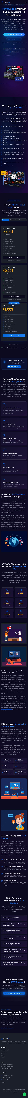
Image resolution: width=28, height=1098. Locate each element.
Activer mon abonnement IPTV (15, 993)
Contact (3, 1057)
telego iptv (14, 1092)
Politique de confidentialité (7, 1064)
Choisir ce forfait (15, 257)
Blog (2, 1053)
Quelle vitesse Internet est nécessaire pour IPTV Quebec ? (13, 956)
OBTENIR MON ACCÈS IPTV (15, 34)
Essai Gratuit (3, 1052)
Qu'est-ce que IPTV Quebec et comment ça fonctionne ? (11, 918)
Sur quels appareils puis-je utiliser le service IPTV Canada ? (12, 931)
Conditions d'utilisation (6, 1068)
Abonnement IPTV (5, 1050)
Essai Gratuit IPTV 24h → (14, 39)
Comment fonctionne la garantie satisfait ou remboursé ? (12, 944)
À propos (3, 1055)
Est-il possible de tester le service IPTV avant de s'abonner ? (13, 963)
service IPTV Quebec (6, 709)
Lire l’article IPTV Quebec (7, 1028)
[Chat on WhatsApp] (24, 1094)
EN (3, 1082)
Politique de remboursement (7, 1066)
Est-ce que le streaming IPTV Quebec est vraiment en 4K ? (13, 937)
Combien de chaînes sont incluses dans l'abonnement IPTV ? (13, 924)
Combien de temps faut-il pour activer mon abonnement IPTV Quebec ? (13, 950)
